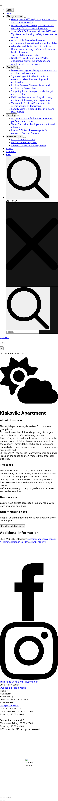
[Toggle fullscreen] (4, 797)
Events (9, 148)
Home (9, 13)
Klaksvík (42, 541)
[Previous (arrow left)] (1, 800)
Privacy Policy (31, 681)
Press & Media (18, 687)
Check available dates (12, 526)
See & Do (11, 67)
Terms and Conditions (12, 681)
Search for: (11, 200)
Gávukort (11, 151)
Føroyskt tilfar (14, 136)
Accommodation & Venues (42, 539)
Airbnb (33, 541)
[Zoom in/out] (1, 797)
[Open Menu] (1, 5)
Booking (11, 115)
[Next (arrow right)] (4, 800)
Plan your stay (14, 16)
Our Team (5, 687)
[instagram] (29, 678)
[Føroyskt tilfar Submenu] (24, 137)
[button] (32, 244)
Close (10, 9)
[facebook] (29, 620)
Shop (8, 154)
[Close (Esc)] (9, 797)
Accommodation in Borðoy (14, 541)
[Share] (7, 797)
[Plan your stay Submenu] (25, 17)
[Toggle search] (28, 177)
